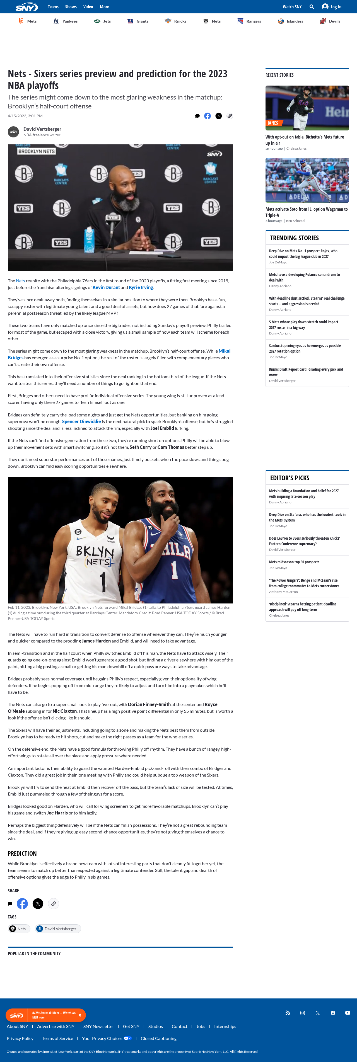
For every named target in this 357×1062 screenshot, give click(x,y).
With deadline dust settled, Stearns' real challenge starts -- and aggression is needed (306, 300)
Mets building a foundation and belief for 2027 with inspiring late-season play (304, 493)
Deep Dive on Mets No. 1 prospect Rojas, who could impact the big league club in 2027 (303, 253)
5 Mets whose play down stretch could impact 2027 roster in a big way (303, 324)
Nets (20, 280)
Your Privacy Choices (102, 1038)
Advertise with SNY (55, 1026)
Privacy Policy (20, 1038)
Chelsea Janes (296, 148)
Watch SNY (292, 7)
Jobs (200, 1026)
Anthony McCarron (283, 592)
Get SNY (131, 1026)
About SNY (17, 1026)
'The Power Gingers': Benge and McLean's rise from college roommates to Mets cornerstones (304, 583)
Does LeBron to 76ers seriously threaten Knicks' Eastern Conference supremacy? (304, 540)
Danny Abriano (280, 286)
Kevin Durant (106, 287)
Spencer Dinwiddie (81, 421)
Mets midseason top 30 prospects (294, 561)
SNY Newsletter (98, 1026)
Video (88, 7)
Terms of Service (57, 1038)
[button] (332, 6)
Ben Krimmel (295, 221)
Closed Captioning (159, 1038)
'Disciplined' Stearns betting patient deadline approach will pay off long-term (302, 606)
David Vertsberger (282, 381)
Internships (225, 1026)
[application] (120, 207)
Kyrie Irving (141, 287)
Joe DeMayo (278, 262)
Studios (155, 1026)
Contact (179, 1026)
